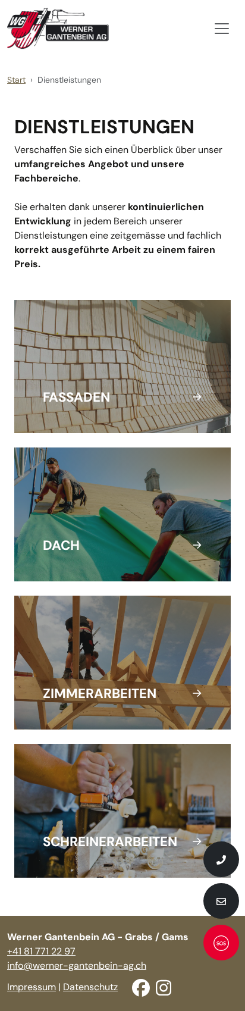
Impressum (31, 987)
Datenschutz (90, 987)
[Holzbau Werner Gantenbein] (58, 28)
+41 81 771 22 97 (41, 951)
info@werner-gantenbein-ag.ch (76, 965)
